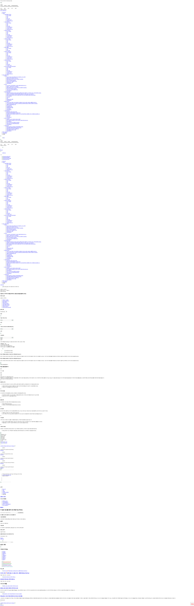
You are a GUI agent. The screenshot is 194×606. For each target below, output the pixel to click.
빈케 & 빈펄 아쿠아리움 (6, 307)
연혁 (3, 490)
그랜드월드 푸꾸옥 (7, 14)
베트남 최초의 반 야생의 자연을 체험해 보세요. (14, 126)
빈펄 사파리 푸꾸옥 (5, 305)
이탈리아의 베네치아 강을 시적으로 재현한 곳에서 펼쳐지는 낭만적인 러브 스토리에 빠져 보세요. (23, 92)
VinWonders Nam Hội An (7, 565)
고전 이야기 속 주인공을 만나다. (12, 89)
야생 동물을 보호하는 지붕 (11, 129)
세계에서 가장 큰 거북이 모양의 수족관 (13, 119)
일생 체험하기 (9, 121)
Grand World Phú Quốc (7, 561)
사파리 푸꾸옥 (6, 21)
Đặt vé (1, 605)
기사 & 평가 (8, 108)
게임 (7, 17)
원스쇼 (5, 84)
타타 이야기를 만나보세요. (11, 80)
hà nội (3, 554)
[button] (0, 468)
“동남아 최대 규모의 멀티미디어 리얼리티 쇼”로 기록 (15, 225)
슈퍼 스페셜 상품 (5, 74)
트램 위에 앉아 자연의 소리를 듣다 (12, 128)
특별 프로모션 (4, 280)
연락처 (3, 491)
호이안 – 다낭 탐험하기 (6, 504)
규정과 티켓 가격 (9, 20)
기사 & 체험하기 (9, 27)
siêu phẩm (4, 558)
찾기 (1, 338)
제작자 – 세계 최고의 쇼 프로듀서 (12, 86)
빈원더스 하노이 (5, 306)
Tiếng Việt (8, 156)
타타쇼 (5, 224)
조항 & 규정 (3, 496)
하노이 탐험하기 (5, 505)
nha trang (3, 552)
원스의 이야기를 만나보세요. (11, 88)
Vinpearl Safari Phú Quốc (7, 563)
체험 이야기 (8, 263)
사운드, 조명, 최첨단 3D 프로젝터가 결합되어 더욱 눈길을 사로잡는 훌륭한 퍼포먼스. (21, 102)
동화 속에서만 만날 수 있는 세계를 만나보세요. (14, 79)
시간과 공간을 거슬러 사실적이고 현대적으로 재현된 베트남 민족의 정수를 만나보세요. (22, 103)
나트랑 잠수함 (6, 110)
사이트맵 (4, 493)
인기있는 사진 (9, 19)
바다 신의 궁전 (7, 118)
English (8, 157)
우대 (7, 16)
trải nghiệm (4, 556)
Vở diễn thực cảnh (9, 106)
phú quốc (3, 551)
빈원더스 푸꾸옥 (7, 30)
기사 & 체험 (4, 281)
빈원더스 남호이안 (7, 51)
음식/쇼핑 (8, 18)
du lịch (3, 559)
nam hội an (4, 553)
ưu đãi (3, 557)
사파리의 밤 (6, 125)
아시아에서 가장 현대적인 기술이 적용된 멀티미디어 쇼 (16, 85)
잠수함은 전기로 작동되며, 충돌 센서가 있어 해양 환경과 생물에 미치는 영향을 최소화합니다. (23, 262)
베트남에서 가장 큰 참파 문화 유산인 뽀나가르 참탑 (11, 596)
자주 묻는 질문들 (5, 492)
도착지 (3, 13)
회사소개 (4, 12)
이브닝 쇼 (8, 97)
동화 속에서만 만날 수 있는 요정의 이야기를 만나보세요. (16, 87)
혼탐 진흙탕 (6, 47)
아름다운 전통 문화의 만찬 (11, 104)
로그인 (1, 10)
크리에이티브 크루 (9, 82)
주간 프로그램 (9, 96)
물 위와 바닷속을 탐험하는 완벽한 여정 (13, 112)
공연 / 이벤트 (8, 15)
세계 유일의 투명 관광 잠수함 (11, 111)
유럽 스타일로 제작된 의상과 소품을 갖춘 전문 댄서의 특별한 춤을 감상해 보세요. (21, 243)
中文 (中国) (9, 158)
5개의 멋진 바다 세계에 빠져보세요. (12, 123)
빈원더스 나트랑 (7, 38)
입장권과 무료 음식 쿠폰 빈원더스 (7, 579)
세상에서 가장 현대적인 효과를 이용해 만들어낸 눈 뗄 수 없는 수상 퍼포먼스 (20, 242)
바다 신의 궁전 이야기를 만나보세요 (12, 122)
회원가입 (4, 10)
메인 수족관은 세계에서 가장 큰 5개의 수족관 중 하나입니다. (17, 120)
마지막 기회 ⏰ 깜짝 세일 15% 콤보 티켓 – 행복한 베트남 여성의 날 (14, 573)
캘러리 (1, 507)
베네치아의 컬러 (7, 91)
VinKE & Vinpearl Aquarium (8, 566)
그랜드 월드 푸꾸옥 (5, 304)
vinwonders (4, 555)
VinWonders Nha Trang (7, 564)
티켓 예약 (2, 284)
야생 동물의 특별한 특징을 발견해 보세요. (13, 127)
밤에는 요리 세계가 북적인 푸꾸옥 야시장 (9, 588)
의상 (7, 98)
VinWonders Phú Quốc (7, 562)
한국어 (8, 159)
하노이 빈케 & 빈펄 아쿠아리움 (10, 66)
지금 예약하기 (9, 83)
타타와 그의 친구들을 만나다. (11, 81)
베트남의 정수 (6, 101)
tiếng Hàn (2, 450)
